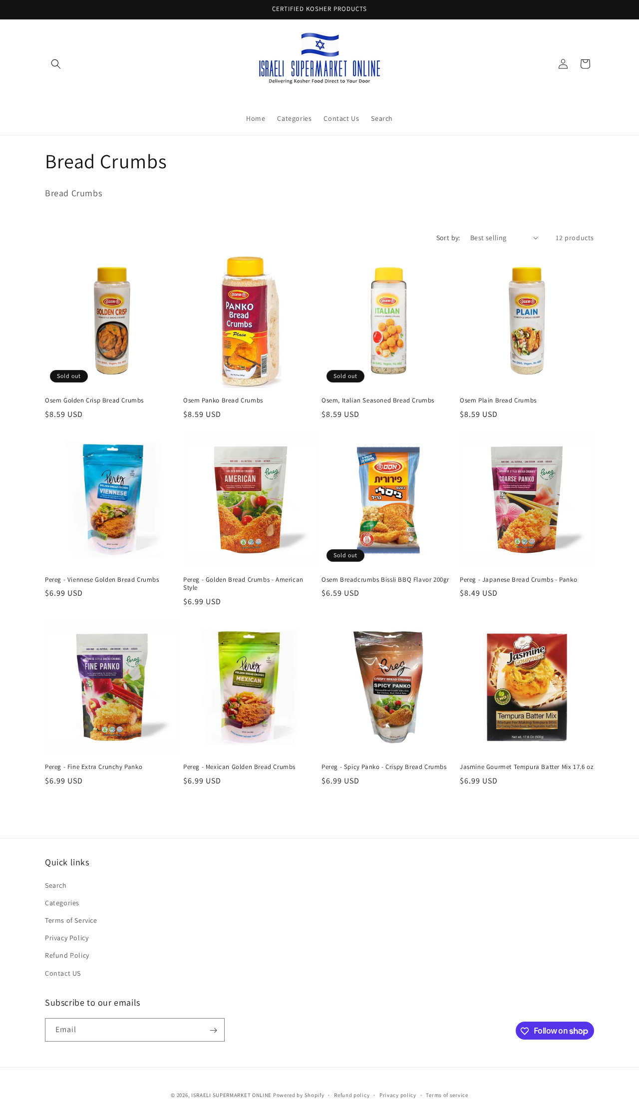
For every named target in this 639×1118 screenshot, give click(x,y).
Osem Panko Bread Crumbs (223, 400)
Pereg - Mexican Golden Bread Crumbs (239, 767)
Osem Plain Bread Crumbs (498, 400)
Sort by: (448, 237)
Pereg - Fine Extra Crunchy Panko (93, 767)
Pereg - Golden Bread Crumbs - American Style (243, 584)
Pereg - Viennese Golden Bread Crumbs (102, 580)
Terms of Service (71, 919)
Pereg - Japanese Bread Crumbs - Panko (518, 580)
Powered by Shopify (298, 1095)
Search (56, 884)
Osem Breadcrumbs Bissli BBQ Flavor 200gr (385, 580)
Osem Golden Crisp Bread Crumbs (94, 400)
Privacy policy (397, 1094)
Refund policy (351, 1094)
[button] (56, 64)
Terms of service (447, 1094)
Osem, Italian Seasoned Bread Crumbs (377, 400)
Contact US (63, 972)
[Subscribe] (213, 1030)
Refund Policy (67, 955)
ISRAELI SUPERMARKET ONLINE (231, 1095)
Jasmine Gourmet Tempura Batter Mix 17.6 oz (526, 767)
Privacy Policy (66, 937)
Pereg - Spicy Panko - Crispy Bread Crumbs (384, 767)
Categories (62, 902)
